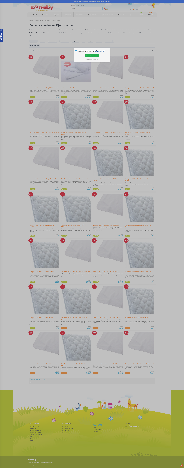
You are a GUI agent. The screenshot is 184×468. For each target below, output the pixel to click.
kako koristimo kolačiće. (100, 51)
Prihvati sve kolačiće (92, 56)
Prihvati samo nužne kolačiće (92, 59)
